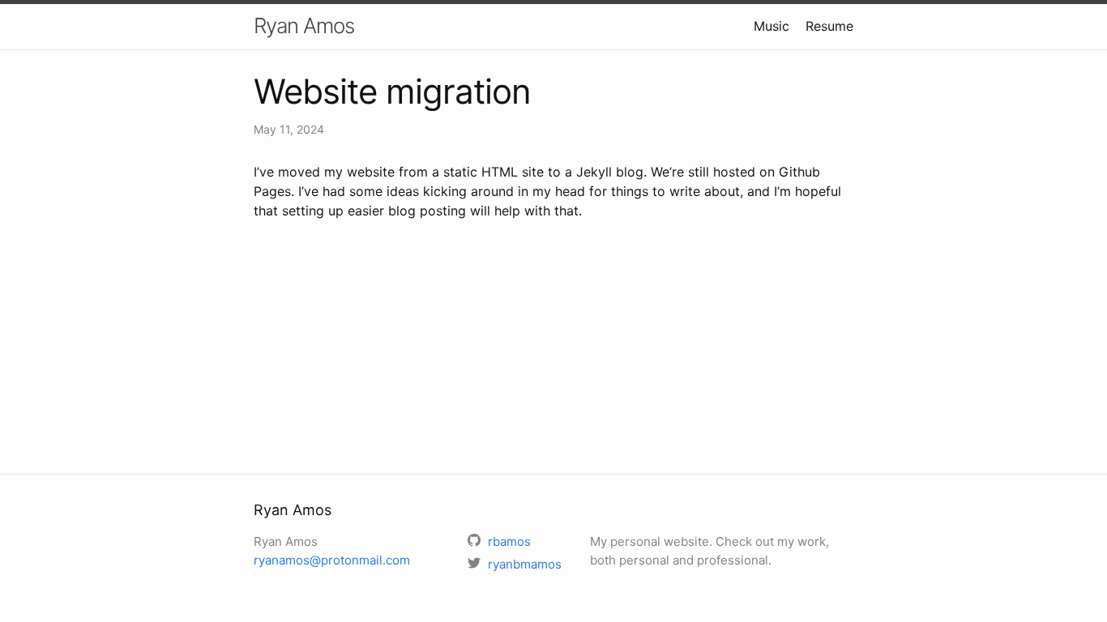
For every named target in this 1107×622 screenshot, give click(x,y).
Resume (829, 26)
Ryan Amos (304, 25)
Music (771, 26)
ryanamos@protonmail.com (332, 560)
